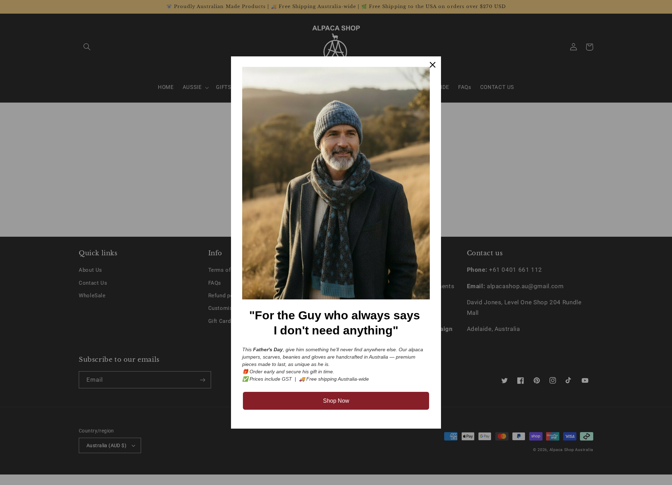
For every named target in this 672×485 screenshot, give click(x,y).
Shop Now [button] (336, 401)
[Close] (432, 64)
